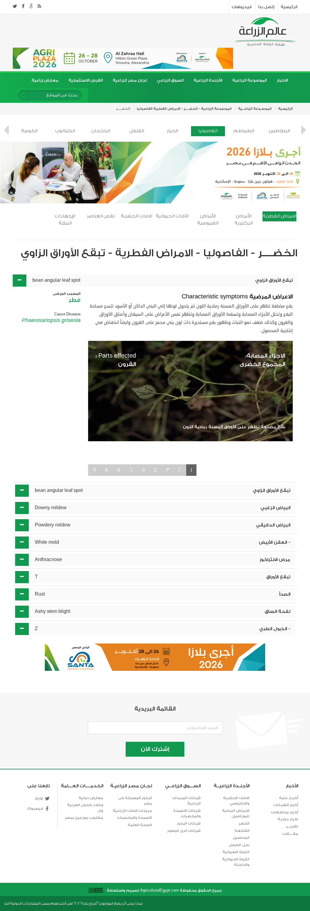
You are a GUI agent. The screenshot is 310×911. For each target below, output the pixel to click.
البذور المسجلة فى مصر (135, 801)
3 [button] (168, 470)
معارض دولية (91, 798)
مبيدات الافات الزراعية (132, 810)
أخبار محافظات (284, 812)
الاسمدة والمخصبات (134, 817)
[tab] (155, 280)
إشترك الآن (155, 749)
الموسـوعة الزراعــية (255, 109)
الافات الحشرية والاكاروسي (236, 801)
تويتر (39, 798)
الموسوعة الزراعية (249, 80)
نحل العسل (239, 845)
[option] (29, 131)
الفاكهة (242, 831)
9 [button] (94, 470)
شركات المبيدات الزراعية (186, 801)
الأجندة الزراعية (207, 80)
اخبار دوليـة (288, 819)
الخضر (244, 823)
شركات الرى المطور (184, 831)
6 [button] (131, 470)
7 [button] (118, 470)
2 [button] (180, 470)
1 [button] (191, 470)
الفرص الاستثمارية (85, 80)
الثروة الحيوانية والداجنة (235, 862)
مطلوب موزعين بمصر (84, 817)
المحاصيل (240, 837)
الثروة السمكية (236, 852)
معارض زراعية (44, 80)
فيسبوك (35, 808)
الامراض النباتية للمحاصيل (235, 813)
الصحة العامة (140, 825)
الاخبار (282, 80)
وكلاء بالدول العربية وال (85, 808)
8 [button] (106, 470)
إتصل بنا (266, 7)
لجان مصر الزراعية (130, 80)
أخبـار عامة (288, 798)
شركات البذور (189, 823)
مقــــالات (290, 834)
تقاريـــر (292, 826)
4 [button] (155, 470)
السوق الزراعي (170, 80)
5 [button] (143, 470)
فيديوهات (242, 7)
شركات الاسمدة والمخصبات (187, 813)
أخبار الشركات (285, 805)
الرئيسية (289, 7)
